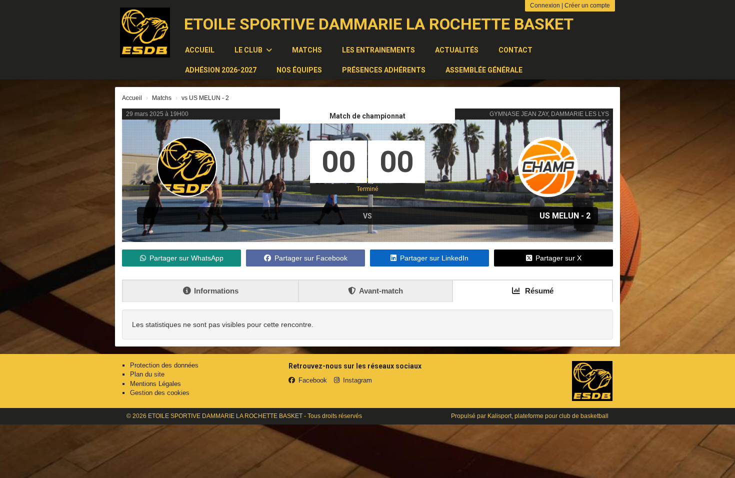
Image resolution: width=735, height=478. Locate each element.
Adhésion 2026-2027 (220, 70)
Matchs (307, 50)
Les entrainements (378, 50)
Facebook (312, 380)
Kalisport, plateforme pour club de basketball (548, 416)
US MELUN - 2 (565, 215)
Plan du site (147, 374)
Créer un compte (587, 5)
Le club (249, 50)
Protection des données (164, 365)
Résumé (538, 290)
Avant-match (381, 290)
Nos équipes (299, 70)
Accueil (199, 50)
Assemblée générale (484, 70)
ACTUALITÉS (456, 50)
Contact (515, 50)
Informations (216, 290)
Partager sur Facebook (311, 258)
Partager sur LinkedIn (434, 258)
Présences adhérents (384, 70)
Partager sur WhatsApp (187, 258)
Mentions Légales (155, 384)
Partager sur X (559, 258)
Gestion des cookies (160, 392)
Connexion (545, 5)
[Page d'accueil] (145, 33)
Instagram (357, 380)
